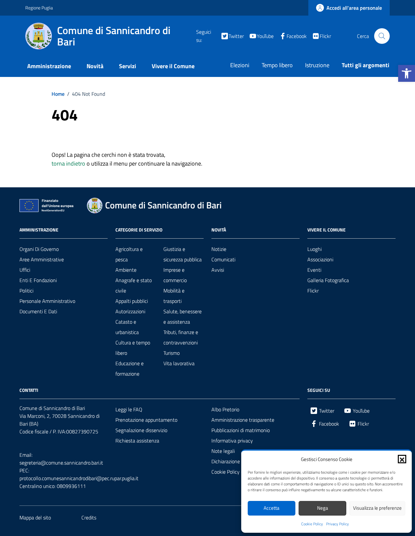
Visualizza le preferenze (377, 508)
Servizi (127, 66)
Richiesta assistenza (137, 440)
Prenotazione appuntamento (146, 420)
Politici (26, 290)
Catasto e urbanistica (127, 327)
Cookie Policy (312, 524)
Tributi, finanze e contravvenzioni (180, 337)
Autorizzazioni (130, 311)
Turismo (171, 353)
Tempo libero (277, 65)
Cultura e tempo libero (132, 348)
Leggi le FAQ (128, 409)
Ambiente (125, 270)
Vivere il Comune (173, 66)
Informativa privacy (232, 440)
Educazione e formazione (129, 368)
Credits (88, 517)
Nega (322, 508)
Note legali (223, 451)
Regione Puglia (39, 7)
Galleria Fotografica (328, 280)
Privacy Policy (337, 524)
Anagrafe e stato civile (133, 285)
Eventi (314, 270)
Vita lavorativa (179, 363)
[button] (406, 73)
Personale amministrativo (47, 301)
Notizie (218, 249)
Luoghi (314, 249)
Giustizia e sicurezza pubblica (182, 254)
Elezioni (239, 65)
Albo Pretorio (225, 409)
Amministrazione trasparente (242, 420)
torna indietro (68, 163)
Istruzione (317, 65)
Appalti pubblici (131, 301)
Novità (95, 66)
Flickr (313, 290)
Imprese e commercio (175, 275)
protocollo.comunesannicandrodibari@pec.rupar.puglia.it (78, 478)
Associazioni (320, 259)
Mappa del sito (35, 517)
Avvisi (217, 270)
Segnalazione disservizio (141, 430)
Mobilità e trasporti (173, 296)
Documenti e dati (38, 311)
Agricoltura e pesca (129, 254)
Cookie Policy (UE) (230, 472)
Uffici (24, 270)
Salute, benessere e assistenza (182, 316)
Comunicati (223, 259)
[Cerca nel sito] (382, 36)
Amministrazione (49, 66)
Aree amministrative (41, 259)
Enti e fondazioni (38, 280)
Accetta (271, 508)
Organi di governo (39, 249)
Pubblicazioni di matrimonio (240, 430)
